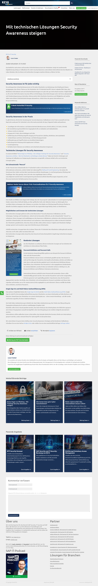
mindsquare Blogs (54, 527)
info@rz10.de (28, 323)
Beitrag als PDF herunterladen (18, 340)
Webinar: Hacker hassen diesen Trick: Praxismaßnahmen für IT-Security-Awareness (35, 184)
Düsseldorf (26, 544)
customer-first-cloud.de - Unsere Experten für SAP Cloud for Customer (67, 552)
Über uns (72, 8)
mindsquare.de (53, 525)
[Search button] (72, 3)
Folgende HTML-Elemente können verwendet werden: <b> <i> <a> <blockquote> (27, 493)
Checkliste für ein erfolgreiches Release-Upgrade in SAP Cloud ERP (82, 73)
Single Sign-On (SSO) (33, 292)
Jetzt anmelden (67, 194)
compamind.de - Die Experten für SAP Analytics (61, 532)
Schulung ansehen (13, 274)
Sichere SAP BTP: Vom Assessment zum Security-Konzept (81, 123)
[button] (39, 79)
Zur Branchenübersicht (55, 568)
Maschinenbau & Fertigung (56, 559)
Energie (52, 566)
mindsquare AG (88, 582)
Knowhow (64, 8)
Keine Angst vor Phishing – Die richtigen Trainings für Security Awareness (39, 153)
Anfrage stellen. (65, 323)
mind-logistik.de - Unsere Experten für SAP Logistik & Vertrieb (65, 549)
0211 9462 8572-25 (93, 8)
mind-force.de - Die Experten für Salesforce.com (61, 544)
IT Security (13, 54)
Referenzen (26, 8)
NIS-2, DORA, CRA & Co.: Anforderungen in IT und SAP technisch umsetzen (82, 108)
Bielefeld (18, 544)
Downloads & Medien (51, 8)
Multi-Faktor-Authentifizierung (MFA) (54, 292)
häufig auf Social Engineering (50, 170)
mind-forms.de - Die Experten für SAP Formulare (62, 536)
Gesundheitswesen (54, 561)
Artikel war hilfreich (15, 330)
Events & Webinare (37, 8)
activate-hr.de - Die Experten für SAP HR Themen (62, 539)
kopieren (49, 330)
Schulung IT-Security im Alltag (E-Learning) (14, 251)
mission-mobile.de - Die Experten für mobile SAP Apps (63, 529)
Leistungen (17, 8)
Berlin (13, 544)
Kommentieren (13, 515)
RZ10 (7, 54)
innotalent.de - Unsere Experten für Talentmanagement (63, 547)
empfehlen (32, 330)
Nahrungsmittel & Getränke (57, 563)
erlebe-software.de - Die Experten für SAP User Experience (64, 534)
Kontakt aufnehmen (81, 8)
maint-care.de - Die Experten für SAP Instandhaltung (63, 541)
